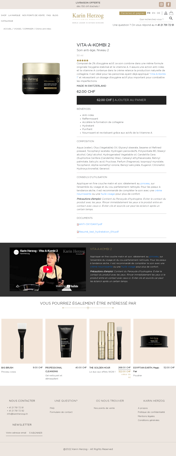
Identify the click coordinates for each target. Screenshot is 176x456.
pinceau (145, 184)
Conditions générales (148, 420)
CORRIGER (28, 29)
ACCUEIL (7, 29)
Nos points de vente (104, 408)
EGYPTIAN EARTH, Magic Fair (146, 369)
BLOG (55, 15)
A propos (143, 408)
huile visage (108, 194)
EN (153, 13)
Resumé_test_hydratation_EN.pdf (99, 232)
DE (158, 13)
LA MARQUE (14, 15)
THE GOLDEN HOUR (99, 368)
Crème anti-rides (43, 29)
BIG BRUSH (7, 368)
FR (148, 13)
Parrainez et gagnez (133, 13)
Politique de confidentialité (151, 412)
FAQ (49, 15)
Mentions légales (146, 416)
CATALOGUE (7, 21)
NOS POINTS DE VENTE (33, 15)
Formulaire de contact (61, 412)
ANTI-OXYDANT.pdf (90, 224)
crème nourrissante (101, 267)
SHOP (3, 15)
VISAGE (17, 29)
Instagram (161, 4)
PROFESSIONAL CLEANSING (53, 369)
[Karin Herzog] (88, 18)
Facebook (168, 4)
